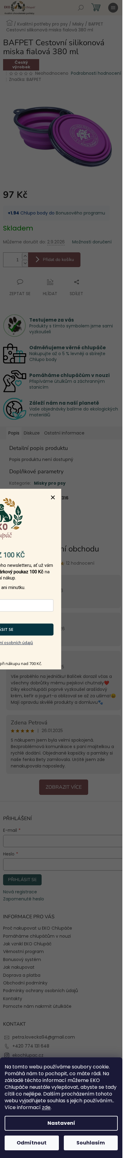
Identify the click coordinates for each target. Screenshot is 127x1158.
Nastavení (61, 1123)
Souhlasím (90, 1142)
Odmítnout (32, 1142)
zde (46, 1107)
